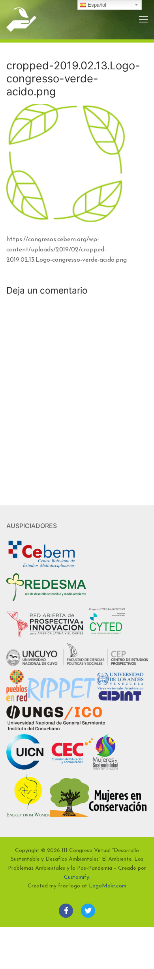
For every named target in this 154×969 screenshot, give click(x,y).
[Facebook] (66, 911)
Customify (76, 877)
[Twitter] (88, 911)
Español (96, 5)
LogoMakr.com (107, 886)
